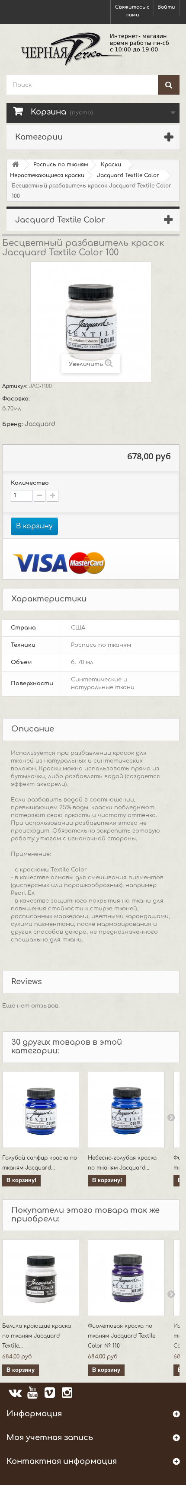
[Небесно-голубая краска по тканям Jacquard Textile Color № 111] (126, 1109)
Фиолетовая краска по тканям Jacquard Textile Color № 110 (121, 1336)
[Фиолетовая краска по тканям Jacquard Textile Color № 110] (126, 1277)
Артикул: (15, 386)
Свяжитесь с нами (132, 11)
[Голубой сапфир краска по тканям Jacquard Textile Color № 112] (40, 1109)
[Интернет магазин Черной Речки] (93, 48)
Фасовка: (17, 399)
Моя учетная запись (49, 1437)
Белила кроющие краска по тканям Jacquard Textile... (36, 1336)
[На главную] (15, 164)
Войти (166, 7)
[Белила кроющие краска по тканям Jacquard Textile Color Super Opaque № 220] (40, 1277)
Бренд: (13, 424)
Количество (30, 483)
